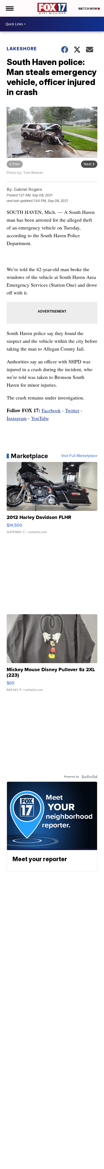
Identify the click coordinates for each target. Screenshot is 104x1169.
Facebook (51, 410)
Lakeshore (22, 48)
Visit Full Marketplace (79, 456)
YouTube (40, 418)
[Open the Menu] (9, 8)
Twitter (72, 410)
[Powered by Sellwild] (89, 777)
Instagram (17, 418)
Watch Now (88, 8)
